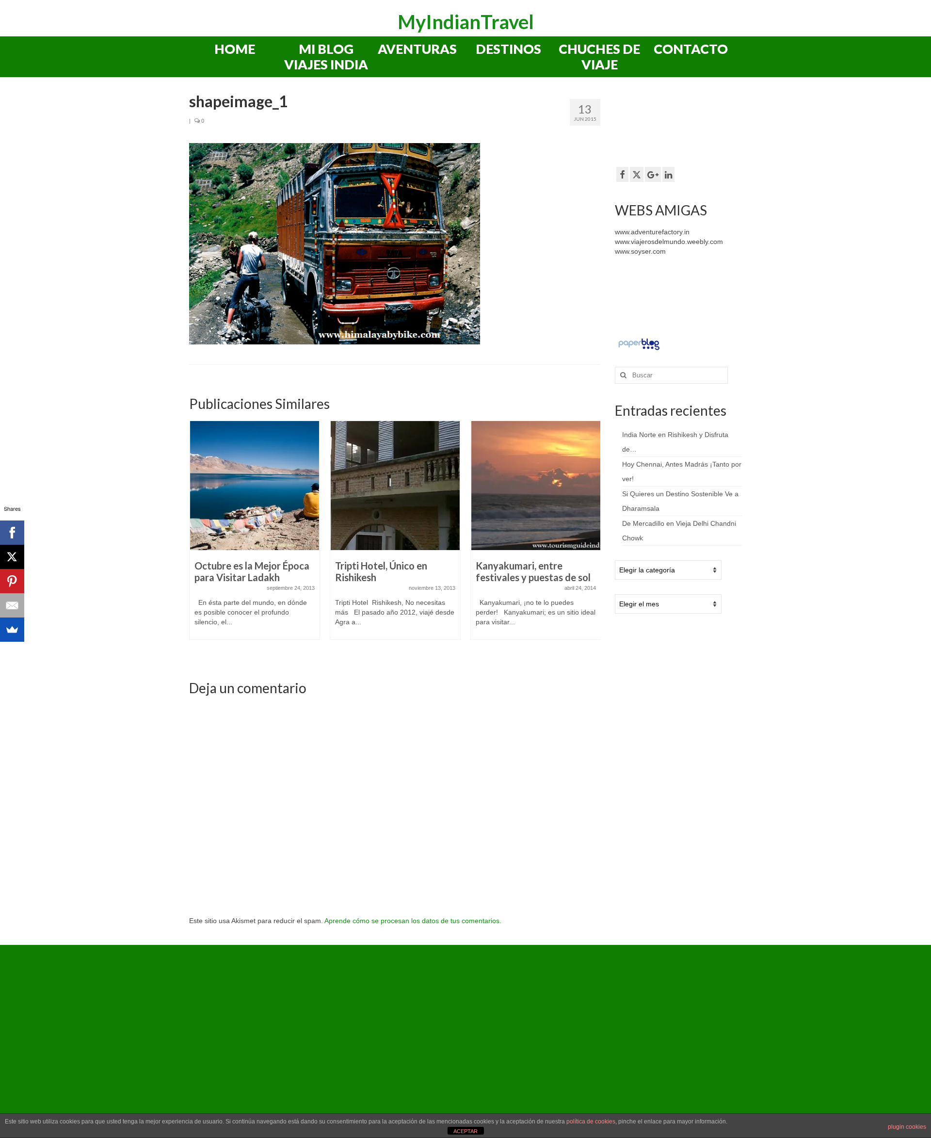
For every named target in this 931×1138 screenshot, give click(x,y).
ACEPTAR (465, 1131)
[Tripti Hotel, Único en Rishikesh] (395, 485)
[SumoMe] (12, 630)
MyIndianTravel (466, 21)
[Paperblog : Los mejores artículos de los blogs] (639, 344)
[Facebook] (12, 532)
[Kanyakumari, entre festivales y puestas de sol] (536, 485)
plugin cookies (907, 1126)
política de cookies (590, 1121)
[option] (254, 535)
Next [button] (591, 541)
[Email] (12, 605)
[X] (12, 557)
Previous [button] (197, 541)
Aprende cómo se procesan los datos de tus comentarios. (412, 921)
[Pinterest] (12, 581)
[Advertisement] (692, 125)
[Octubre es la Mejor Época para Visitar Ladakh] (255, 485)
